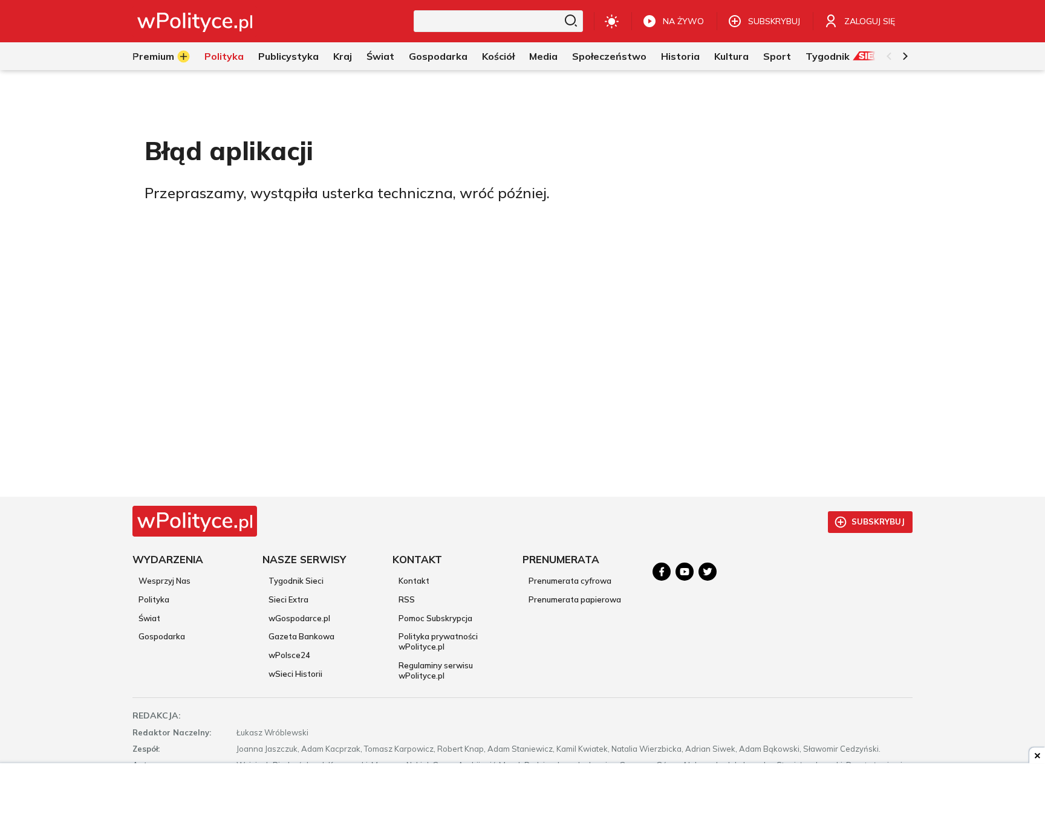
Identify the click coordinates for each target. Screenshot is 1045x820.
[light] (612, 21)
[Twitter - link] (707, 572)
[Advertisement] (522, 793)
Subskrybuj (878, 521)
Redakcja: (156, 715)
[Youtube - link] (685, 572)
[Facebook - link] (662, 572)
